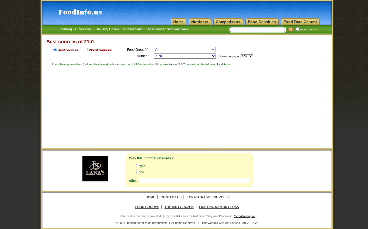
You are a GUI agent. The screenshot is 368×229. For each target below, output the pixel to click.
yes (142, 166)
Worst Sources (100, 50)
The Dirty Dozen (107, 29)
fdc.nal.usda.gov (244, 216)
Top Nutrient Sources (207, 197)
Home (150, 197)
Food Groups (147, 207)
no (142, 172)
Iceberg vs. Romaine (76, 29)
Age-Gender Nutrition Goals (168, 29)
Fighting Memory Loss (219, 207)
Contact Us (171, 197)
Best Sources (68, 50)
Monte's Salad (133, 29)
